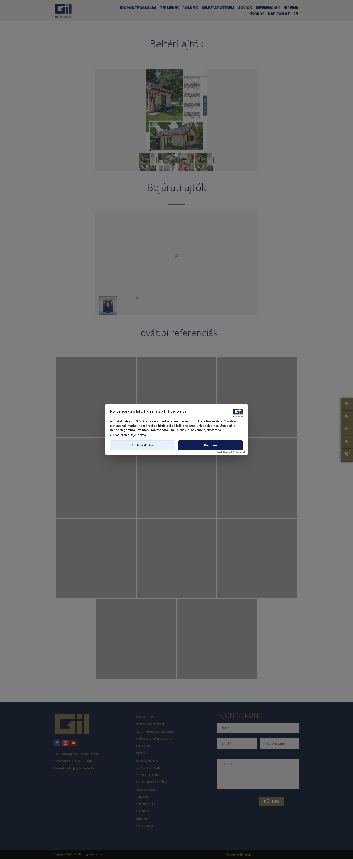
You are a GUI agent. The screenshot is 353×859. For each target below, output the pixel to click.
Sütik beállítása (143, 445)
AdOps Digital (239, 452)
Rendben (210, 445)
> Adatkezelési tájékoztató (128, 435)
